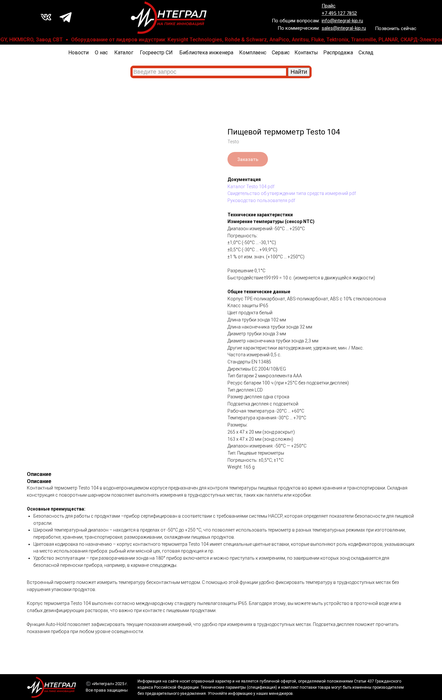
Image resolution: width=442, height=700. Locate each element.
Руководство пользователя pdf (261, 200)
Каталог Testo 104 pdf (250, 186)
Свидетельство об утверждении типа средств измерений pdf (291, 193)
